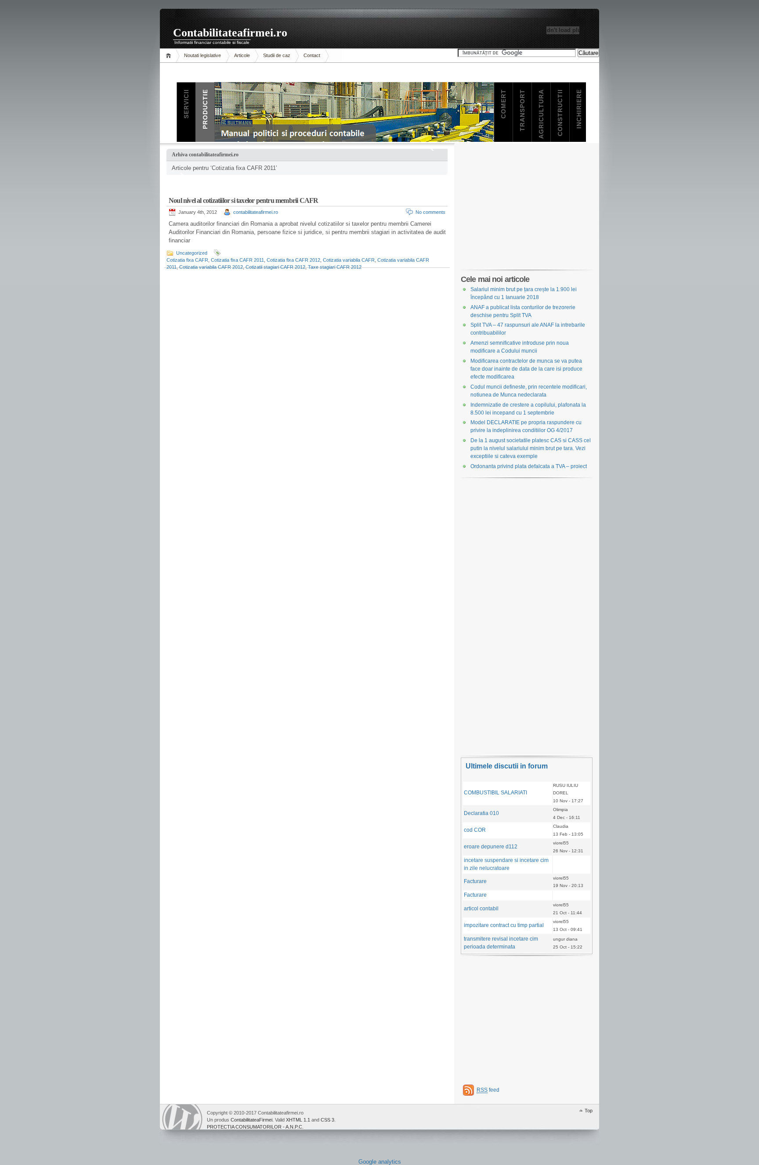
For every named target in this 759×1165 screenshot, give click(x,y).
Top (589, 1110)
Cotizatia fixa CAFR (187, 260)
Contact (312, 55)
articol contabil (481, 908)
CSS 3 (327, 1119)
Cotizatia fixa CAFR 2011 (237, 260)
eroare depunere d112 (490, 847)
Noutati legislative (202, 55)
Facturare (475, 881)
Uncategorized (191, 253)
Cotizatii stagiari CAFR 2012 (275, 267)
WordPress (182, 1116)
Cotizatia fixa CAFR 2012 (293, 260)
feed (488, 1090)
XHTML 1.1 (298, 1119)
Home (170, 55)
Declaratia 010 (481, 813)
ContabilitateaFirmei (251, 1119)
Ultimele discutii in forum (507, 766)
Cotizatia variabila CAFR (349, 260)
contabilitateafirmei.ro (255, 212)
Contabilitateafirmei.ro (230, 32)
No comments (430, 212)
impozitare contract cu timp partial (504, 925)
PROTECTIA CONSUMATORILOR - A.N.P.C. (255, 1126)
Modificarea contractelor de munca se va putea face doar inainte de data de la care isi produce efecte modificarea (526, 369)
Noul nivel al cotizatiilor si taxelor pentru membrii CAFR (243, 200)
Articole (242, 55)
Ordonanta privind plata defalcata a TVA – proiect (528, 466)
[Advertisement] (527, 206)
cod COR (475, 830)
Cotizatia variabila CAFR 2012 (211, 267)
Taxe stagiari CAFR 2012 (334, 267)
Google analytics (379, 1161)
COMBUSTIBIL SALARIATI (495, 793)
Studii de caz (276, 55)
